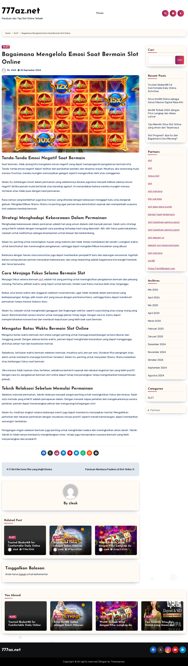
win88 (151, 260)
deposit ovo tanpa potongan (164, 245)
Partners (155, 410)
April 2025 (154, 313)
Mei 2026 (153, 289)
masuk (22, 574)
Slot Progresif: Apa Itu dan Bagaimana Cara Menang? (163, 137)
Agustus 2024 (156, 375)
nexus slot (153, 175)
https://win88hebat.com (161, 268)
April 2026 (154, 297)
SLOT (6, 47)
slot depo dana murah (160, 206)
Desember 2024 (157, 344)
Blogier (103, 661)
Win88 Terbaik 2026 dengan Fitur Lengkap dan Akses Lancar (116, 545)
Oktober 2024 (155, 360)
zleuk (13, 70)
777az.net (21, 11)
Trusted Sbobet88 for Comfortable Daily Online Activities (24, 545)
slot (41, 279)
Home (100, 13)
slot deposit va (156, 237)
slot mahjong (155, 191)
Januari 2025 (155, 336)
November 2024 (157, 352)
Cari (151, 50)
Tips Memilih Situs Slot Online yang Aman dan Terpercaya (164, 126)
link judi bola (155, 199)
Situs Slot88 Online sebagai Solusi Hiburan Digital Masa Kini (67, 545)
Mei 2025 (153, 305)
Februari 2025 (156, 328)
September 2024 (157, 367)
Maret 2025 (154, 321)
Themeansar (117, 661)
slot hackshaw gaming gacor (164, 222)
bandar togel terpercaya (161, 214)
